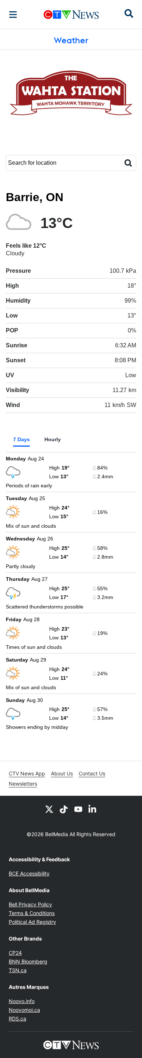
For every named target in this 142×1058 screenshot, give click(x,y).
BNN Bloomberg (28, 961)
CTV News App (27, 773)
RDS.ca (17, 1018)
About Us (62, 773)
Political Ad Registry (32, 922)
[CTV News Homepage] (71, 14)
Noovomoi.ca (24, 1010)
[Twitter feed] (49, 809)
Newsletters (23, 783)
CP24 (15, 953)
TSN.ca (18, 970)
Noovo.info (22, 1001)
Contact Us (92, 773)
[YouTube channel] (78, 809)
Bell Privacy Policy (30, 904)
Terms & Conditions (32, 913)
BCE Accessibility (29, 873)
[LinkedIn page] (92, 809)
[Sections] (13, 14)
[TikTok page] (63, 809)
